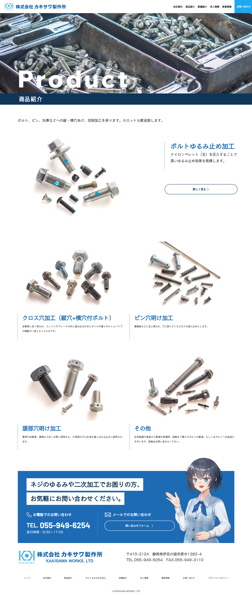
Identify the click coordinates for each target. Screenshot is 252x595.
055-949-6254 (65, 525)
